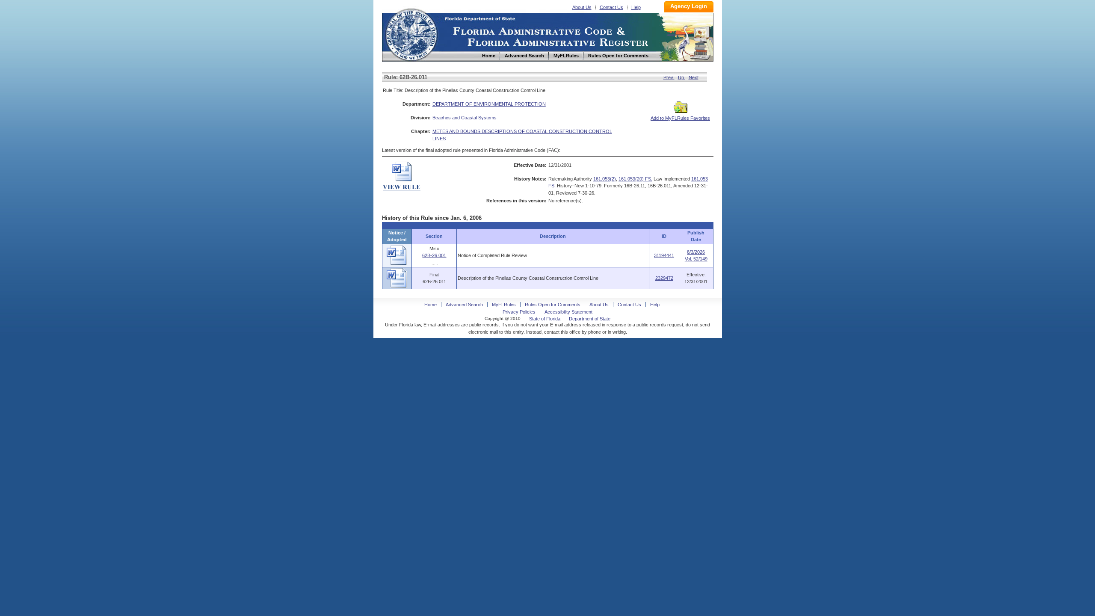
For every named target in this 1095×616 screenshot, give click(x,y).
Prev (669, 77)
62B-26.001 (434, 255)
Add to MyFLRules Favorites (680, 118)
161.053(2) (604, 178)
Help (636, 7)
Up (681, 77)
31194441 (664, 255)
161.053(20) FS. (635, 178)
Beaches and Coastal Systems (464, 117)
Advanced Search (464, 304)
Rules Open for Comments (552, 304)
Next (693, 77)
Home (411, 33)
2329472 (664, 278)
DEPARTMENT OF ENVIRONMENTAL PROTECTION (489, 104)
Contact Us (611, 7)
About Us (582, 7)
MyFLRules (504, 304)
